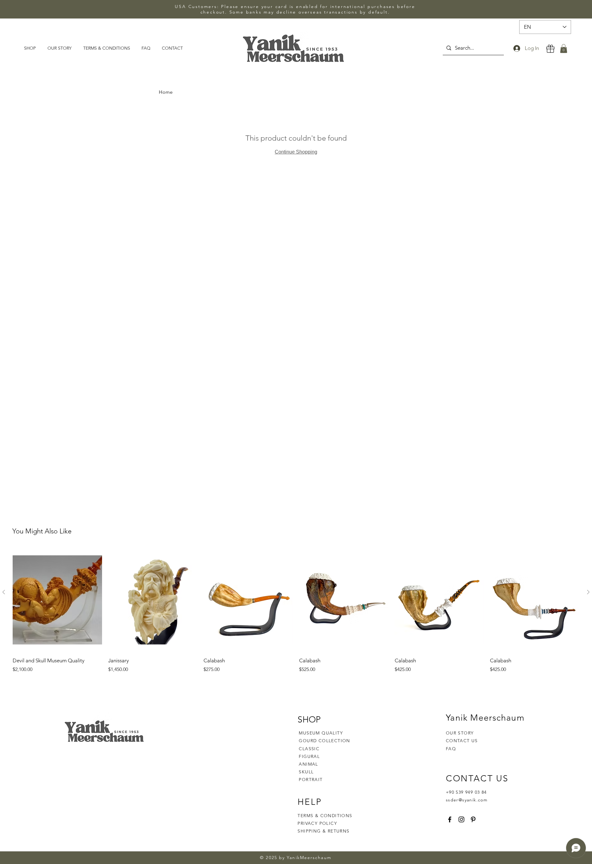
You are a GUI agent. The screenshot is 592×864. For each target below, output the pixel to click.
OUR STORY (460, 733)
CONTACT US (462, 740)
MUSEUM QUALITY (321, 733)
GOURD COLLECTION (324, 740)
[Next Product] (588, 592)
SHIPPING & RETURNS (323, 831)
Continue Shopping (296, 151)
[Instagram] (461, 819)
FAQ (451, 748)
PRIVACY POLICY (318, 823)
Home (166, 92)
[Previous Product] (3, 592)
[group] (296, 610)
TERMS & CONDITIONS (325, 815)
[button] (563, 48)
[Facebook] (450, 819)
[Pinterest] (473, 819)
